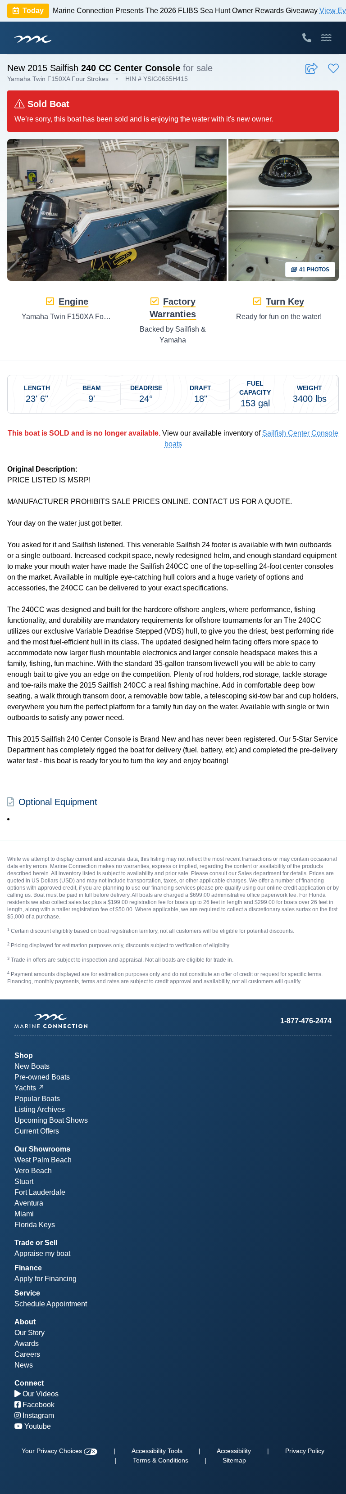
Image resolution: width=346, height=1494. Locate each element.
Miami (24, 1214)
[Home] (93, 1021)
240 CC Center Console (130, 68)
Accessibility (234, 1450)
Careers (27, 1354)
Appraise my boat (42, 1253)
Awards (26, 1343)
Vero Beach (33, 1170)
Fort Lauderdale (39, 1192)
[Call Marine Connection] (306, 38)
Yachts (25, 1088)
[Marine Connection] (32, 39)
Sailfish (64, 68)
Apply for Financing (45, 1278)
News (23, 1365)
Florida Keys (34, 1224)
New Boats (32, 1066)
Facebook (38, 1404)
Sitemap (234, 1460)
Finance (28, 1268)
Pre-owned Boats (42, 1077)
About (25, 1322)
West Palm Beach (43, 1160)
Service (27, 1293)
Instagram (37, 1415)
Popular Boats (37, 1098)
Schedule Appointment (50, 1304)
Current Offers (36, 1131)
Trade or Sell (35, 1242)
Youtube (37, 1426)
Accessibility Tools (157, 1450)
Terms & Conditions (160, 1460)
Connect (29, 1383)
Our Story (29, 1332)
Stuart (23, 1181)
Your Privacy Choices (53, 1450)
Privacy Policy (304, 1450)
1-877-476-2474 (306, 1021)
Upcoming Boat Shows (51, 1120)
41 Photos (313, 269)
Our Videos (40, 1394)
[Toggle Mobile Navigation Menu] (326, 38)
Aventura (28, 1203)
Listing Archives (39, 1109)
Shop (23, 1055)
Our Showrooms (42, 1149)
